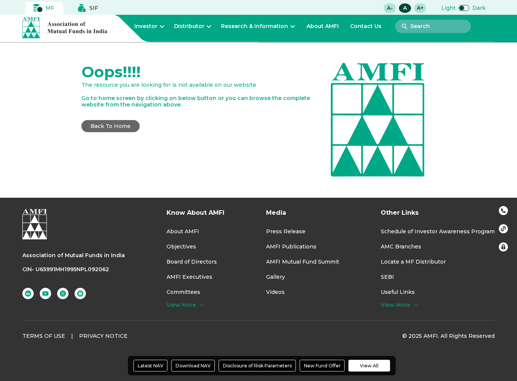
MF (49, 8)
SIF (93, 8)
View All (369, 366)
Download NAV (193, 366)
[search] (404, 26)
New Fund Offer (322, 366)
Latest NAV (151, 366)
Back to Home (110, 126)
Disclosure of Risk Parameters (257, 366)
